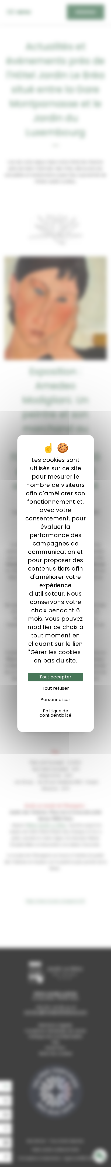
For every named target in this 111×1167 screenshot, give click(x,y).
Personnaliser (55, 699)
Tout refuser (55, 688)
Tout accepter (55, 677)
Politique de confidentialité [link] (55, 713)
